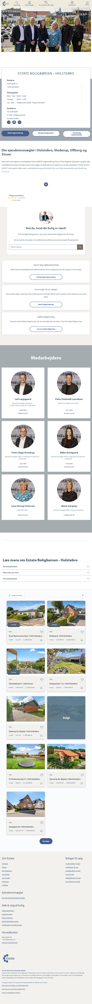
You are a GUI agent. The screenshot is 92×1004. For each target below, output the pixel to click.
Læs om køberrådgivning (46, 329)
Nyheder (5, 864)
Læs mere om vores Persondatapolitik (13, 989)
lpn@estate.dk (23, 515)
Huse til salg (70, 874)
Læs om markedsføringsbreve (11, 993)
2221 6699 (69, 410)
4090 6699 (23, 410)
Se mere (46, 841)
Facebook (5, 882)
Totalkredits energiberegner (12, 925)
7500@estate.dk (19, 115)
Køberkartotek (7, 914)
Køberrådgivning (8, 911)
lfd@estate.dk (23, 413)
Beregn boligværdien (46, 133)
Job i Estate (6, 878)
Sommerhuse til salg (73, 882)
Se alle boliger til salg (73, 864)
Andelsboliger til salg (73, 871)
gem (41, 631)
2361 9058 (23, 464)
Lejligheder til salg (72, 867)
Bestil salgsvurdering (15, 133)
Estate (8, 958)
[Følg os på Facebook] (14, 122)
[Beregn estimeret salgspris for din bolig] (80, 247)
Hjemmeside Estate (5, 3)
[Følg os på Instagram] (19, 122)
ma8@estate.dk (69, 515)
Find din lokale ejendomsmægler (13, 898)
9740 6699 (14, 111)
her (80, 321)
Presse (4, 867)
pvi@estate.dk (23, 467)
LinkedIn (5, 885)
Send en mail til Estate (9, 942)
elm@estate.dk (69, 413)
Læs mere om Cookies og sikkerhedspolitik (15, 985)
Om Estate (5, 874)
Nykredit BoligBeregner (10, 921)
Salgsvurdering (7, 918)
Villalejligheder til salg (73, 878)
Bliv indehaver (7, 871)
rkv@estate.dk (69, 467)
